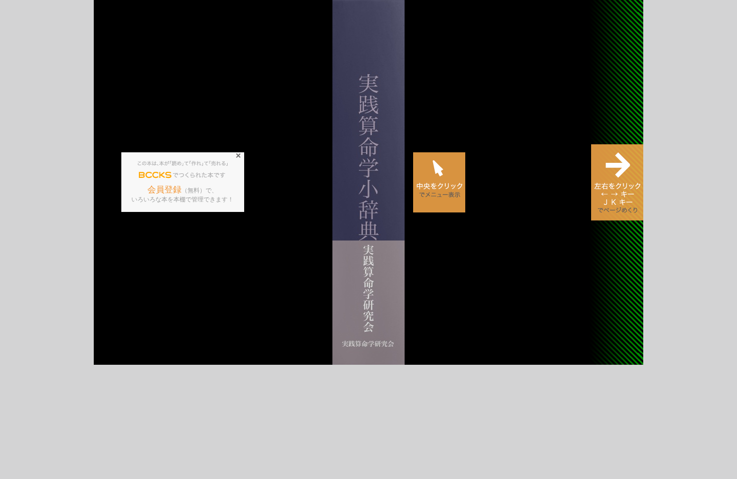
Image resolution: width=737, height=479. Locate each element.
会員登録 (164, 189)
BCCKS (155, 175)
